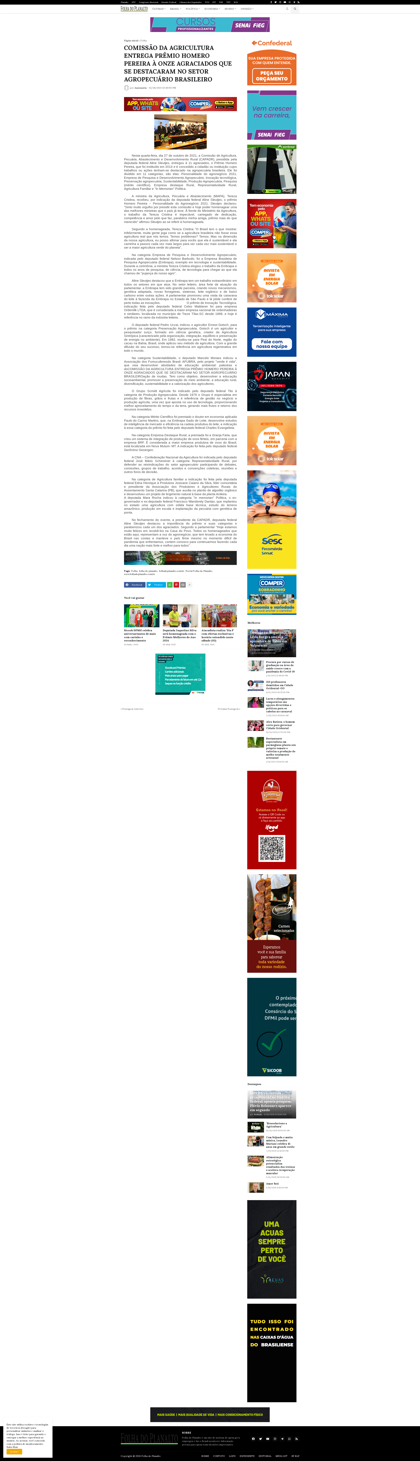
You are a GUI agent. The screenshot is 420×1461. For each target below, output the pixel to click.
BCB (236, 2)
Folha (143, 40)
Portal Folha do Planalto (199, 571)
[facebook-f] (271, 2)
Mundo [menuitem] (229, 8)
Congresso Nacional (148, 2)
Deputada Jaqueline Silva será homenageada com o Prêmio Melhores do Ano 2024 (179, 635)
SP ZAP (295, 1456)
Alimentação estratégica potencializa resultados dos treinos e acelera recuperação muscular (280, 1165)
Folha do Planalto (151, 1456)
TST (228, 2)
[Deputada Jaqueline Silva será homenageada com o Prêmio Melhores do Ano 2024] (180, 615)
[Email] (183, 585)
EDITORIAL (265, 1456)
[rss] (298, 2)
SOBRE (205, 1456)
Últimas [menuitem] (158, 8)
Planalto (124, 2)
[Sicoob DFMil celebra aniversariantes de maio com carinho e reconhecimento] (141, 615)
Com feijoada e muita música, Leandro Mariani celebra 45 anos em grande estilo (280, 1142)
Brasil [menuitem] (174, 8)
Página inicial (131, 40)
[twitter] (275, 2)
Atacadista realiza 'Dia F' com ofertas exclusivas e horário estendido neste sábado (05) (217, 635)
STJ (214, 2)
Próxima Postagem (228, 708)
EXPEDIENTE (247, 1456)
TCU (207, 2)
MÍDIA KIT (281, 1456)
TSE (221, 2)
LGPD (232, 1456)
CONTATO (219, 1456)
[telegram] (294, 2)
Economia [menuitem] (211, 8)
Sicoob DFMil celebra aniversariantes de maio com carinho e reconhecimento (140, 635)
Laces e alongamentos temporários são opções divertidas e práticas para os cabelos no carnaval (280, 705)
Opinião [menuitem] (246, 8)
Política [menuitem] (192, 8)
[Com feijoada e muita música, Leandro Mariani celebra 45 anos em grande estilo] (256, 1141)
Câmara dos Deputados (190, 2)
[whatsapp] (290, 2)
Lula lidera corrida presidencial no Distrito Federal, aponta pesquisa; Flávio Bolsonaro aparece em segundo (271, 1101)
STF (134, 2)
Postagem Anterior (133, 708)
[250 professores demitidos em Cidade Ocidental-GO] (256, 685)
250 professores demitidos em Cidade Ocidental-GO (279, 685)
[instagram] (280, 2)
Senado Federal (168, 2)
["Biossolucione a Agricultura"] (256, 1127)
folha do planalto (148, 571)
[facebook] (253, 1439)
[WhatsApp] (170, 585)
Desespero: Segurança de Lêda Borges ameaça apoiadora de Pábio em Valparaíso (271, 638)
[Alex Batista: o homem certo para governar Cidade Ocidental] (256, 725)
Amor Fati (272, 1183)
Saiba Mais (12, 1447)
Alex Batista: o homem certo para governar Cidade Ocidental (280, 725)
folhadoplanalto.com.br (171, 571)
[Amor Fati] (256, 1187)
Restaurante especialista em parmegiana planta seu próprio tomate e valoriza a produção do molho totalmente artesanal (281, 748)
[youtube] (285, 2)
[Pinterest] (176, 585)
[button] (287, 9)
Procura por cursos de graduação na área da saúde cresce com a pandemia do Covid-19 (280, 666)
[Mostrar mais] (189, 585)
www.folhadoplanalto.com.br (139, 574)
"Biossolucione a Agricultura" (276, 1125)
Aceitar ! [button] (14, 1451)
